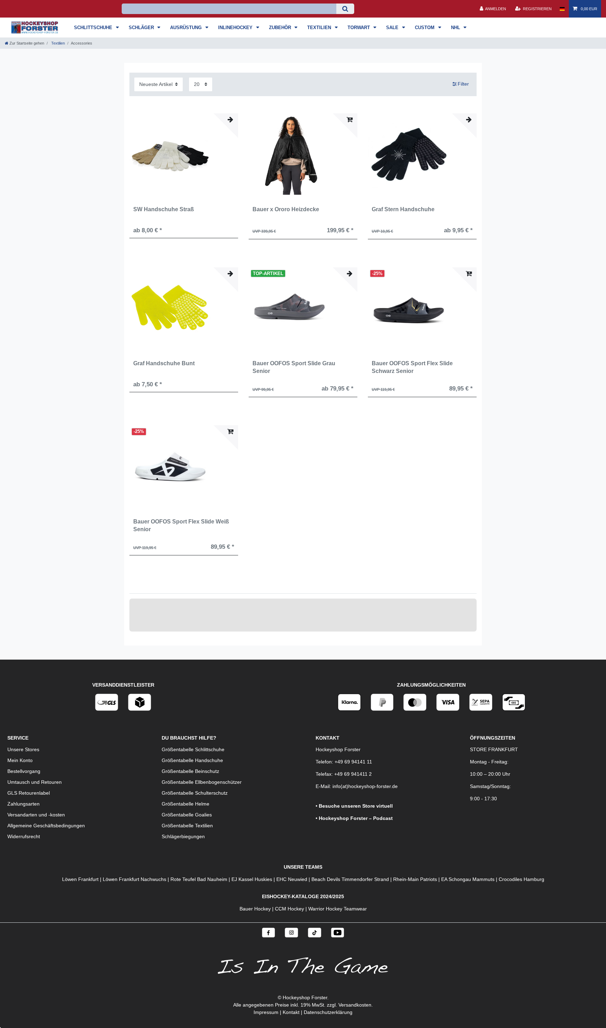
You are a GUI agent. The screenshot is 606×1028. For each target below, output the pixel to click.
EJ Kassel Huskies (251, 879)
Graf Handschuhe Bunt (164, 363)
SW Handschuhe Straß (163, 209)
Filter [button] (463, 84)
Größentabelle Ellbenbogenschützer (202, 782)
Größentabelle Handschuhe (192, 760)
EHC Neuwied (291, 879)
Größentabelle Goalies (187, 814)
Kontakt (291, 1012)
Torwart (359, 27)
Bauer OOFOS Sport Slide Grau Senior (293, 367)
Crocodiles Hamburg (521, 879)
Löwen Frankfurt (80, 879)
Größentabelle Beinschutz (190, 771)
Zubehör (280, 27)
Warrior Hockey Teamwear (337, 909)
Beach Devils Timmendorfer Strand (350, 879)
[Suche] (345, 9)
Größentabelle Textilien (187, 825)
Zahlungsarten (23, 804)
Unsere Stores (23, 749)
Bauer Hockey (255, 909)
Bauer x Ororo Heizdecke (285, 209)
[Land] (562, 9)
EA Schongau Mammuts (467, 879)
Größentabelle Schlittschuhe (193, 749)
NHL (456, 27)
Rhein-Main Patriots (415, 879)
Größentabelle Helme (185, 804)
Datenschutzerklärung (328, 1012)
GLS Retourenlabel (28, 793)
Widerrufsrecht (23, 836)
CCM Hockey (289, 909)
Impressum (266, 1012)
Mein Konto (20, 760)
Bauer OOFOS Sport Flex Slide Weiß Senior (181, 525)
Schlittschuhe (94, 27)
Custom (425, 27)
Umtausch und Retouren (34, 782)
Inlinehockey (236, 27)
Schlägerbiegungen (183, 836)
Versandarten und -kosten (36, 814)
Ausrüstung (186, 27)
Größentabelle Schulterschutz (195, 793)
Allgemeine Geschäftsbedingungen (46, 825)
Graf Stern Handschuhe (403, 209)
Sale (393, 27)
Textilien (319, 27)
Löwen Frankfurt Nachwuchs (134, 879)
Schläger (142, 27)
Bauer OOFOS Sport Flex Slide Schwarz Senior (412, 367)
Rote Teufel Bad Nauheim (198, 879)
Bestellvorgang (23, 771)
